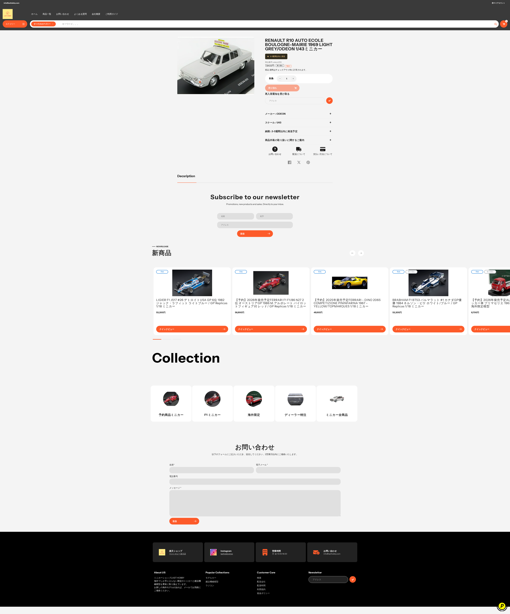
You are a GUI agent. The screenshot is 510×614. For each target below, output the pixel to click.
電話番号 (173, 476)
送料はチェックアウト (279, 70)
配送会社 (261, 581)
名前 (172, 464)
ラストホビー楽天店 (177, 554)
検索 (259, 577)
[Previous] (352, 253)
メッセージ (175, 487)
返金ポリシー (263, 593)
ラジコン (210, 585)
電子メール (262, 464)
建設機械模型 (212, 581)
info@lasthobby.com (11, 3)
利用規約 (261, 589)
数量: (271, 78)
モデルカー (211, 577)
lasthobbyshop (227, 554)
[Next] (361, 253)
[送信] (352, 579)
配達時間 (261, 585)
